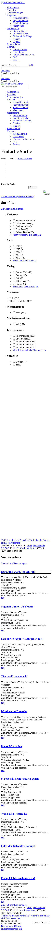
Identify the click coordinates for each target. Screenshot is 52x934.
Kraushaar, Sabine (24, 220)
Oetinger (20, 275)
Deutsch (19, 362)
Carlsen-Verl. (22, 272)
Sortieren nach (7, 545)
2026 (18, 246)
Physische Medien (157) (21, 301)
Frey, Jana (20, 229)
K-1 (17, 324)
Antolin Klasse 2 (23, 341)
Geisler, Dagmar (23, 232)
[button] (47, 192)
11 (14, 548)
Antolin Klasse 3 (23, 347)
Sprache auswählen (10, 73)
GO (31, 65)
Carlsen (19, 284)
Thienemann (21, 281)
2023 (18, 255)
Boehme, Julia (22, 226)
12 (16, 548)
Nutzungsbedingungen (11, 929)
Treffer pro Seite (14, 551)
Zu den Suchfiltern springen (14, 563)
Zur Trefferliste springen (12, 209)
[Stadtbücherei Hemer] (12, 2)
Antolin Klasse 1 (23, 344)
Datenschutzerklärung (11, 926)
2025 (18, 249)
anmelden (5, 70)
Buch (18, 312)
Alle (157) (14, 298)
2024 (18, 252)
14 (22, 548)
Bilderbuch (21, 338)
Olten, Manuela (23, 223)
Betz (18, 278)
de (17, 364)
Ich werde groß (22, 336)
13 (19, 548)
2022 (18, 258)
